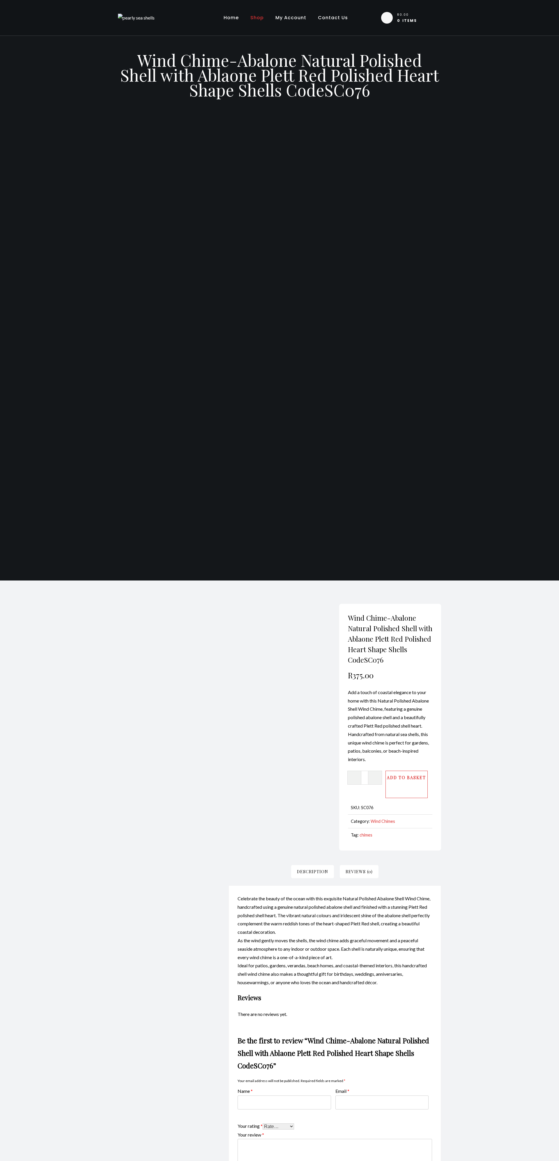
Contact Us (333, 17)
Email (342, 1090)
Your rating (250, 1125)
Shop (257, 17)
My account (290, 17)
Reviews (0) (359, 871)
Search (202, 646)
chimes (366, 834)
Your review (251, 1134)
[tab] (312, 871)
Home (231, 17)
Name (245, 1090)
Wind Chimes (383, 821)
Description (312, 871)
